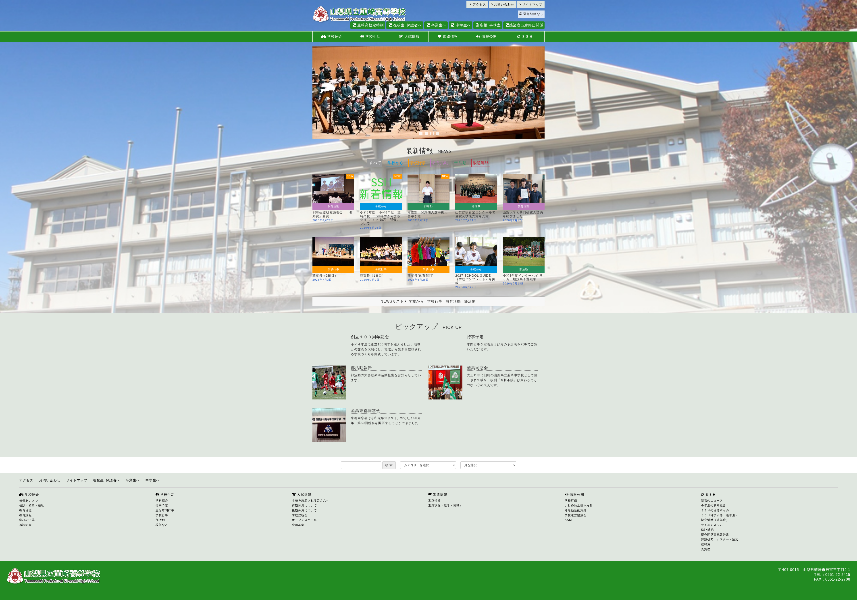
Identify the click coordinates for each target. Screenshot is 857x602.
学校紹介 (334, 36)
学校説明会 (300, 515)
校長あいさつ (28, 500)
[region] (428, 97)
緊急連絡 (481, 163)
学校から (395, 163)
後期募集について (304, 510)
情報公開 (489, 36)
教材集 (705, 544)
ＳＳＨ (526, 36)
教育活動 (440, 163)
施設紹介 (25, 525)
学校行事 (418, 163)
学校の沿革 (27, 520)
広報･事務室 (490, 25)
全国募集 (298, 525)
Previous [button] (318, 93)
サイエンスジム (712, 525)
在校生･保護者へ (407, 25)
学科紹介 (162, 500)
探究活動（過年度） (715, 520)
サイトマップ (531, 4)
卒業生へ (438, 25)
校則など (162, 525)
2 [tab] (426, 133)
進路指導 (434, 500)
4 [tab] (437, 133)
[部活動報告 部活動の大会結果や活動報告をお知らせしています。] (330, 382)
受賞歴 (705, 549)
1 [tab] (420, 133)
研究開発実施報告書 (715, 534)
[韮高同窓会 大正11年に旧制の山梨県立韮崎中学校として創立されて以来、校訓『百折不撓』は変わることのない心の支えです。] (446, 382)
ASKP (569, 520)
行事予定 (162, 505)
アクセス (479, 4)
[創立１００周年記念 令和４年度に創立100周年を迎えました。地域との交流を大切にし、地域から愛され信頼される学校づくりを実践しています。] (313, 337)
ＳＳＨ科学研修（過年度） (719, 515)
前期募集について (304, 505)
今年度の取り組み (713, 505)
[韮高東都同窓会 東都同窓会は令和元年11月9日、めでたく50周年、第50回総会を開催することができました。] (330, 425)
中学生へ (463, 25)
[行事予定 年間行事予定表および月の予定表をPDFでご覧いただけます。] (429, 337)
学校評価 (571, 500)
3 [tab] (432, 133)
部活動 (460, 163)
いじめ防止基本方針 (579, 505)
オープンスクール (304, 520)
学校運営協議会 (576, 515)
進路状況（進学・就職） (445, 505)
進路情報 (450, 36)
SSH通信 (707, 529)
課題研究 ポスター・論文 (719, 539)
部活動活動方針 (576, 510)
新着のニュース (712, 500)
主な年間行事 (165, 510)
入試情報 (411, 36)
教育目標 (25, 510)
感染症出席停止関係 (526, 25)
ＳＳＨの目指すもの (715, 510)
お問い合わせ (503, 4)
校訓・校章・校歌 (31, 505)
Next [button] (539, 93)
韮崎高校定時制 (370, 25)
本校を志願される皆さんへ (310, 500)
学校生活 (372, 36)
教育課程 (25, 515)
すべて (375, 163)
